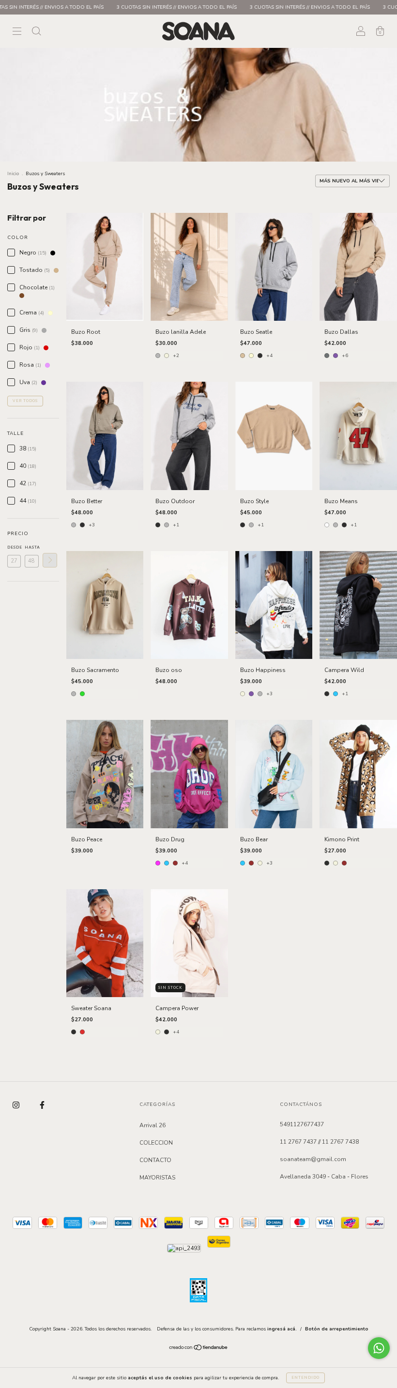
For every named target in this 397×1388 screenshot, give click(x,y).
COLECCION (156, 1143)
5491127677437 (302, 1124)
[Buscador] (36, 32)
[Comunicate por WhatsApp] (379, 1348)
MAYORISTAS (157, 1177)
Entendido (305, 1377)
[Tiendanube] (198, 1349)
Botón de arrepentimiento (336, 1329)
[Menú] (17, 32)
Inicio (13, 173)
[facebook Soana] (42, 1105)
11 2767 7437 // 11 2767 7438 (319, 1142)
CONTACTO (155, 1160)
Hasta (31, 547)
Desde (14, 547)
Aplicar (50, 560)
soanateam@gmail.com (313, 1159)
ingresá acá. (282, 1329)
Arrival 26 (152, 1125)
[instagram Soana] (16, 1105)
